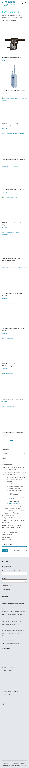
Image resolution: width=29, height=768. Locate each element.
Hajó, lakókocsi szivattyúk (13, 483)
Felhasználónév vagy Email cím (13, 571)
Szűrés (5, 550)
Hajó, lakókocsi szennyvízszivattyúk (14, 493)
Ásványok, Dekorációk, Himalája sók (11, 518)
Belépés (5, 585)
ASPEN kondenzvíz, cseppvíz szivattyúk (14, 480)
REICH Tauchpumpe (14, 503)
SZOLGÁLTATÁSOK (7, 534)
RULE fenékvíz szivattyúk (15, 506)
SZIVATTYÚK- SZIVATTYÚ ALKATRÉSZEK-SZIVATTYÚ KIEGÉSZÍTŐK (13, 468)
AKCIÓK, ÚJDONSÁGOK (8, 522)
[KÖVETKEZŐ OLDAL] (18, 441)
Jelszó (6, 578)
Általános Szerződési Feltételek (17, 765)
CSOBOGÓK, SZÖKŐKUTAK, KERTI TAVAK (13, 520)
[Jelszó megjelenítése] (25, 581)
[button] (18, 442)
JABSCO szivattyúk (14, 501)
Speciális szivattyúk (9, 474)
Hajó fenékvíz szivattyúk (15, 490)
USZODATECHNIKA (7, 537)
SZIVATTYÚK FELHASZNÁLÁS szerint (14, 510)
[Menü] (4, 7)
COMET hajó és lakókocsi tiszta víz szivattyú (17, 497)
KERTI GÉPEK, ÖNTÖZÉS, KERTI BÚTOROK (13, 527)
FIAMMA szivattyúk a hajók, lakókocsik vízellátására (16, 487)
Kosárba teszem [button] (14, 55)
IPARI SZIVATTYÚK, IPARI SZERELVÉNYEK (15, 472)
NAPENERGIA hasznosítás (9, 530)
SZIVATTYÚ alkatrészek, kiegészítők (13, 508)
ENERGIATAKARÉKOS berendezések (11, 525)
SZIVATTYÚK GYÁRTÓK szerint (12, 513)
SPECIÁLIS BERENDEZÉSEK (9, 532)
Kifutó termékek (6, 539)
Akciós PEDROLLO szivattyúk (9, 515)
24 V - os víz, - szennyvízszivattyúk (16, 477)
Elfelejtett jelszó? (6, 589)
